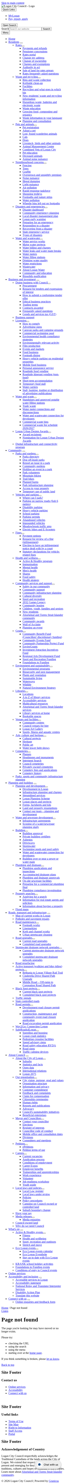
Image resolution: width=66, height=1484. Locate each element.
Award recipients (32, 434)
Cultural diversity (32, 595)
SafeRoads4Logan (25, 1029)
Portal (11, 1433)
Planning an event (32, 627)
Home (4, 1307)
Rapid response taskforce (36, 190)
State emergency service (36, 231)
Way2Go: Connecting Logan (31, 1026)
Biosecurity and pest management (41, 671)
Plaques (27, 754)
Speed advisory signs (34, 1042)
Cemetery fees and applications (40, 770)
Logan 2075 (29, 1073)
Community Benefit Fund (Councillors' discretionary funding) (42, 635)
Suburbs (27, 1061)
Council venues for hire (36, 725)
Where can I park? (33, 497)
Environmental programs (36, 668)
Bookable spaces (32, 716)
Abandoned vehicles (34, 519)
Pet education (30, 152)
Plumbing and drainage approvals (41, 877)
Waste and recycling (26, 76)
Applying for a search (35, 896)
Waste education (32, 108)
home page (36, 1352)
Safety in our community (36, 586)
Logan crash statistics (34, 1035)
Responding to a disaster (36, 225)
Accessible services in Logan (31, 1279)
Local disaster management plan (40, 216)
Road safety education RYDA (39, 1045)
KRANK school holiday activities (34, 1263)
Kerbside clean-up (33, 83)
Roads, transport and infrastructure (27, 912)
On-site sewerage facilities (37, 880)
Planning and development (30, 785)
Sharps (26, 573)
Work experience (32, 1175)
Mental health (30, 567)
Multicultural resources (35, 703)
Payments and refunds (35, 48)
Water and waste (24, 396)
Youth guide (29, 1184)
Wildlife (27, 684)
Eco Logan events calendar (38, 1251)
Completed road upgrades (37, 944)
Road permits (22, 1004)
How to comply (31, 323)
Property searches (25, 893)
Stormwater (29, 846)
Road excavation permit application (42, 1023)
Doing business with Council (31, 282)
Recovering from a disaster (37, 228)
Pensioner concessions (35, 51)
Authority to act (31, 67)
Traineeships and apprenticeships (41, 1172)
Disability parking (32, 507)
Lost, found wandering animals (40, 133)
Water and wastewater (27, 238)
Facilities (27, 86)
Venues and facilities (26, 719)
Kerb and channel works (36, 931)
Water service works (34, 241)
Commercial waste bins (35, 421)
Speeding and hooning (35, 1032)
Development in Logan (35, 789)
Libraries (20, 690)
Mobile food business (34, 364)
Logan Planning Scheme (36, 798)
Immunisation (30, 564)
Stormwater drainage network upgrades (37, 947)
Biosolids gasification (34, 276)
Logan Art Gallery (33, 728)
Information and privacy (36, 1086)
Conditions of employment (37, 1162)
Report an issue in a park (36, 462)
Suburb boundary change (37, 1210)
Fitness (26, 1235)
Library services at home (36, 713)
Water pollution (31, 200)
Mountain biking (32, 475)
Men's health (30, 570)
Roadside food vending (35, 371)
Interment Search (32, 760)
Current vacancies (32, 1156)
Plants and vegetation (34, 675)
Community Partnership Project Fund (43, 643)
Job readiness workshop (36, 1181)
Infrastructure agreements (37, 820)
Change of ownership (34, 60)
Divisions (28, 1137)
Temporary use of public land (39, 491)
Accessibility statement (28, 1282)
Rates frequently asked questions (41, 73)
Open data (28, 1067)
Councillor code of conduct (38, 1130)
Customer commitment (35, 1089)
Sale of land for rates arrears (38, 70)
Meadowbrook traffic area (37, 526)
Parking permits (31, 516)
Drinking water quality (35, 260)
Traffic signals (23, 997)
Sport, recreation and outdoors (39, 1241)
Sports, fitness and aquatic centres (41, 732)
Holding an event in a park (37, 469)
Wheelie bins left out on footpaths (41, 203)
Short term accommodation (37, 380)
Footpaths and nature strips (37, 197)
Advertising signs (32, 326)
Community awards (33, 621)
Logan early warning (34, 219)
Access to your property (36, 488)
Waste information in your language (42, 117)
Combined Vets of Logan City (39, 149)
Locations (28, 694)
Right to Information (19, 1427)
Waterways (29, 681)
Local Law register (33, 1191)
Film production (31, 345)
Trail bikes (28, 478)
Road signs (29, 1048)
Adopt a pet (29, 130)
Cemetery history (32, 773)
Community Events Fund (37, 640)
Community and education (37, 273)
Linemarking (30, 928)
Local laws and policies (28, 1187)
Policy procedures (32, 1200)
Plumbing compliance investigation (42, 890)
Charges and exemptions (36, 64)
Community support (34, 589)
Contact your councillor (36, 1121)
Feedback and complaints (37, 1092)
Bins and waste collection (37, 79)
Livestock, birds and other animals (42, 143)
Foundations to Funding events (32, 1267)
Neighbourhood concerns (29, 162)
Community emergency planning (41, 212)
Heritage (27, 741)
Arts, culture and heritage (29, 735)
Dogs (26, 140)
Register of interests (33, 1127)
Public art (28, 744)
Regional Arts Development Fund (41, 656)
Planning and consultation (37, 121)
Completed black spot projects (39, 994)
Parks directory (31, 456)
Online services (17, 1273)
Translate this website (27, 1295)
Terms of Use (15, 1421)
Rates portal (29, 54)
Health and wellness (26, 557)
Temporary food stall (34, 383)
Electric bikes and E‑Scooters (39, 529)
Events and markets (33, 349)
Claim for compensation (36, 1096)
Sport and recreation (34, 599)
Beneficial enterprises (34, 1115)
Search (5, 28)
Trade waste (29, 406)
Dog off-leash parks (34, 459)
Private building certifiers (36, 836)
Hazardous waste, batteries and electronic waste (40, 104)
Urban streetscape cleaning (37, 934)
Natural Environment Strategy (39, 687)
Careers (19, 1153)
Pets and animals (24, 124)
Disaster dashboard (33, 209)
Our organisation (24, 1077)
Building (20, 830)
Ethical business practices (37, 301)
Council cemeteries (33, 763)
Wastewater (29, 266)
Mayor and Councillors (28, 1118)
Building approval (33, 833)
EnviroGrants (30, 646)
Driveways (29, 842)
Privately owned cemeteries (38, 766)
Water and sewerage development (34, 817)
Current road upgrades (35, 941)
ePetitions (28, 1146)
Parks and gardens (25, 453)
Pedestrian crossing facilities (38, 1039)
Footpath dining (31, 355)
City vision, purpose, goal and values (43, 1080)
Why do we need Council (29, 1225)
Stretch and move (32, 1244)
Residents (13, 41)
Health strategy (31, 580)
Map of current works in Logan (32, 915)
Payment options (32, 535)
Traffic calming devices (35, 1051)
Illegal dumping (31, 181)
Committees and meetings (37, 1140)
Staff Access (15, 1430)
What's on (14, 1229)
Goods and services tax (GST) (39, 314)
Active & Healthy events (29, 1232)
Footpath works (31, 925)
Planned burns (30, 481)
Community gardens (34, 466)
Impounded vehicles (34, 523)
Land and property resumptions (40, 808)
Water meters (30, 254)
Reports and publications (36, 1105)
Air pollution (30, 187)
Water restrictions (32, 263)
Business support (24, 317)
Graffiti (27, 171)
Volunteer (28, 1178)
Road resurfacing (24, 963)
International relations (34, 1070)
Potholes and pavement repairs (32, 918)
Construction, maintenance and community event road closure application (40, 1017)
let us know (52, 1358)
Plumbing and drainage (28, 865)
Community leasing (33, 605)
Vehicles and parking (27, 494)
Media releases (23, 1216)
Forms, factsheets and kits (37, 804)
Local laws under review (36, 1194)
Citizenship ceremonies (35, 1099)
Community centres (33, 722)
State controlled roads (27, 1001)
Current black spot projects (37, 991)
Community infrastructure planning (42, 592)
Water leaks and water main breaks (42, 250)
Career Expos (30, 1165)
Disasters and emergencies (30, 206)
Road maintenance (25, 922)
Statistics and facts (33, 1064)
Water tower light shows (36, 747)
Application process (34, 1159)
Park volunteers (31, 472)
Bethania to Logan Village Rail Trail (43, 972)
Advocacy (28, 1108)
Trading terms (30, 304)
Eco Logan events (25, 1248)
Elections (28, 1124)
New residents (30, 611)
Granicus (54, 1480)
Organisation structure (35, 1083)
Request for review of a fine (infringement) (38, 540)
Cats (25, 136)
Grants (19, 630)
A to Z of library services (36, 697)
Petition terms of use (34, 1149)
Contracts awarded (33, 307)
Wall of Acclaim (31, 624)
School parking (31, 513)
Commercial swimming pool (38, 333)
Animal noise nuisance (35, 159)
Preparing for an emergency (38, 222)
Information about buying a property (43, 906)
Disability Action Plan (27, 1292)
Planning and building (20, 782)
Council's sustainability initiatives (41, 1111)
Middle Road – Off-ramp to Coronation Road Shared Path (39, 984)
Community (15, 450)
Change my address (33, 57)
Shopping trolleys (32, 193)
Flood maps (22, 909)
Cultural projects (32, 738)
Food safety (29, 576)
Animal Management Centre (38, 146)
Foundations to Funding (36, 662)
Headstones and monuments (38, 757)
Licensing (20, 320)
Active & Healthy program (37, 561)
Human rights (30, 1102)
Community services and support (33, 583)
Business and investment (22, 279)
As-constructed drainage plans (39, 874)
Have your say (23, 1213)
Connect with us (17, 1298)
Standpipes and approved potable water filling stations (41, 401)
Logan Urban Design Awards (31, 431)
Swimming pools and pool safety (41, 849)
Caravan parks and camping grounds (43, 330)
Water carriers (30, 387)
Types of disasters (32, 235)
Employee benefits (33, 1168)
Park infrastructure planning (38, 485)
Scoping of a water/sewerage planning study (39, 825)
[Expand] (21, 42)
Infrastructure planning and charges (42, 792)
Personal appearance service (38, 368)
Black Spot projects (26, 988)
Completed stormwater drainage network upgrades (40, 958)
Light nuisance (31, 184)
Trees (26, 168)
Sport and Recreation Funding (39, 659)
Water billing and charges (37, 247)
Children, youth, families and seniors (43, 608)
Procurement (30, 285)
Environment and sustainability (32, 665)
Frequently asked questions (38, 311)
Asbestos (28, 839)
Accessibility (15, 1390)
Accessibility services (34, 700)
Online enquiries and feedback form (35, 1301)
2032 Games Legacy (34, 602)
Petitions (20, 1143)
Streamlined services (34, 795)
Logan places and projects (37, 801)
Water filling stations (34, 257)
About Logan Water (34, 269)
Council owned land (26, 1222)
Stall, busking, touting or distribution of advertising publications (43, 392)
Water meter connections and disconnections (39, 411)
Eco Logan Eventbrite (35, 1254)
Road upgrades (23, 937)
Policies (27, 1197)
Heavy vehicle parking (35, 510)
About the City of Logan (29, 1058)
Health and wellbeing (34, 1238)
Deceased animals (32, 155)
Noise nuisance (31, 178)
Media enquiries (31, 1219)
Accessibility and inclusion (23, 1276)
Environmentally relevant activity (41, 342)
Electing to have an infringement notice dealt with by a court (41, 547)
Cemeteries (21, 751)
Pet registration (31, 127)
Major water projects (34, 244)
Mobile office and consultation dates (43, 1134)
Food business (30, 352)
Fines (18, 532)
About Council (16, 1054)
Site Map (13, 1424)
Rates (18, 45)
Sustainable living (32, 678)
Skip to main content (12, 2)
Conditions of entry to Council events (36, 1270)
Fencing (27, 165)
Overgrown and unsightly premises (42, 174)
